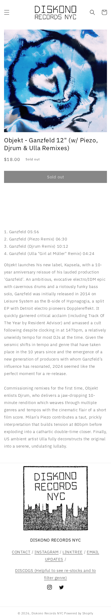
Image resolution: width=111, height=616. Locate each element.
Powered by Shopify (78, 613)
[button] (7, 12)
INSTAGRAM (46, 551)
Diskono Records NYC (47, 613)
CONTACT (21, 551)
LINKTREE (73, 551)
